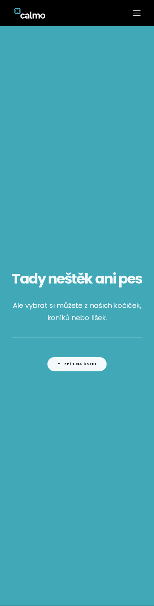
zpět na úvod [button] (80, 363)
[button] (137, 13)
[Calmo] (29, 13)
